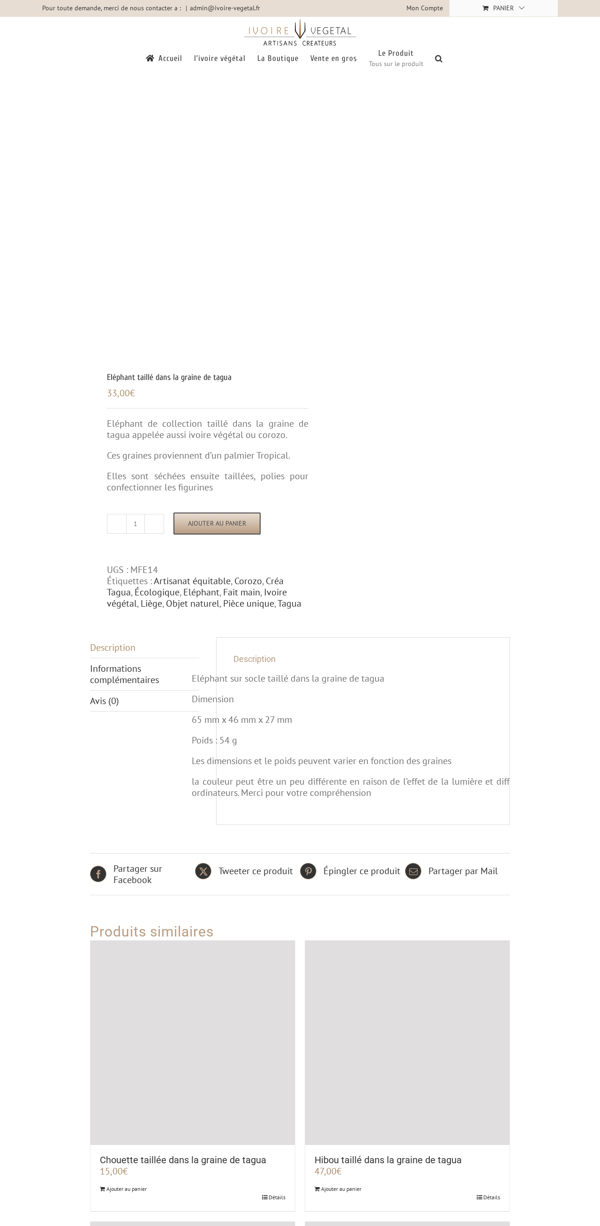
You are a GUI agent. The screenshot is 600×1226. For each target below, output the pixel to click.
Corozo (248, 581)
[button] (439, 58)
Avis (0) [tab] (104, 701)
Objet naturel (192, 603)
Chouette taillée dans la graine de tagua (183, 1160)
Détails (277, 1197)
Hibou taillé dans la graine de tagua (388, 1160)
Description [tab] (112, 647)
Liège (151, 603)
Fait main (241, 592)
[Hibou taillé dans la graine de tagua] (407, 1043)
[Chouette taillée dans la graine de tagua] (192, 1043)
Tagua (289, 603)
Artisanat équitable (192, 581)
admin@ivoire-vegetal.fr (225, 8)
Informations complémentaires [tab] (124, 674)
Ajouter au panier (217, 523)
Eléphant (201, 592)
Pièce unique (248, 603)
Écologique (157, 592)
